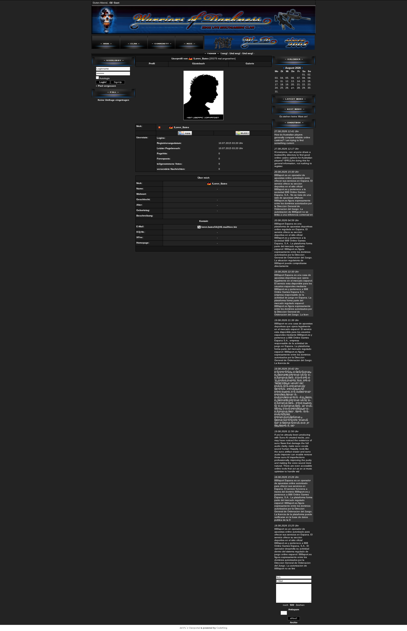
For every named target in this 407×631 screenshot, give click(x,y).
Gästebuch (198, 63)
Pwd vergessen (107, 86)
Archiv (293, 622)
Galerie (250, 63)
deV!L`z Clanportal (190, 628)
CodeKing (221, 628)
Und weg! (228, 53)
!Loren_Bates (201, 58)
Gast (116, 2)
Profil (152, 63)
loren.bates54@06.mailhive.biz (219, 227)
